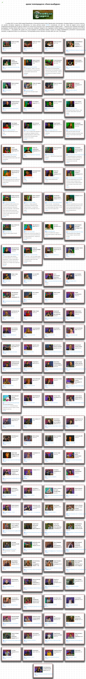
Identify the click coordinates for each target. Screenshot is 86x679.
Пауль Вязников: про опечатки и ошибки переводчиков (15, 301)
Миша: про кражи (8, 90)
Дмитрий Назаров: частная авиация (11, 623)
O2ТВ (47, 25)
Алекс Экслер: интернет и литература (75, 177)
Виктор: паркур (28, 442)
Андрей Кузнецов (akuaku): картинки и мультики (77, 368)
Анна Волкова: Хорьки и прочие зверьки (54, 202)
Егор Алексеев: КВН (71, 442)
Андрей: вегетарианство (72, 299)
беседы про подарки (29, 90)
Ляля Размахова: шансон (9, 586)
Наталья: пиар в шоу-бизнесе (52, 402)
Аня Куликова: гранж (51, 334)
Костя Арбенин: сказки (30, 108)
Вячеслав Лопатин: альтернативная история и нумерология (16, 478)
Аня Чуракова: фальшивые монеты (74, 130)
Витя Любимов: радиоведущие (10, 334)
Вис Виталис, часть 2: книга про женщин (33, 549)
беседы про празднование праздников (33, 154)
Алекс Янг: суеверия (50, 108)
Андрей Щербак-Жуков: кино (52, 130)
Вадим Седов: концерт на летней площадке (13, 459)
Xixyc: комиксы (28, 425)
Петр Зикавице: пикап (72, 280)
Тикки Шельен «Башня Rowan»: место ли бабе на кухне (57, 426)
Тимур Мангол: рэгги (29, 368)
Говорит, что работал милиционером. (75, 459)
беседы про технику (29, 48)
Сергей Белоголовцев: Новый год (11, 154)
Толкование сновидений (51, 476)
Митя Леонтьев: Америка (30, 130)
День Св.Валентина (8, 231)
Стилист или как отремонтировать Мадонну (76, 402)
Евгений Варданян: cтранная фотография (76, 385)
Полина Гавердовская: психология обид (12, 67)
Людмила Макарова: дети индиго (11, 351)
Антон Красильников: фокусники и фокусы (55, 281)
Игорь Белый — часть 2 (72, 657)
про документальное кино (52, 623)
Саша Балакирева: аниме (30, 334)
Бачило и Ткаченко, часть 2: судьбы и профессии (14, 530)
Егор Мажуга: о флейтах (30, 495)
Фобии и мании (50, 299)
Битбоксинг (70, 202)
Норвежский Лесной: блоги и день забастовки (55, 318)
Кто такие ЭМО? (29, 280)
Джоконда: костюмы (50, 385)
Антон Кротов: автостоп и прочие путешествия (76, 154)
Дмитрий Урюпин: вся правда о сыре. (11, 254)
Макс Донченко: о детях (30, 231)
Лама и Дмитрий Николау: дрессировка (12, 402)
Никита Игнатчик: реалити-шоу (53, 254)
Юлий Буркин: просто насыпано (10, 495)
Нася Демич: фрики (71, 254)
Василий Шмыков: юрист (30, 402)
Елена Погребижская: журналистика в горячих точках (36, 606)
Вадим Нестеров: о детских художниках (75, 640)
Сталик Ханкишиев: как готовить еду (54, 67)
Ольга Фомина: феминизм (73, 604)
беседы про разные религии (10, 202)
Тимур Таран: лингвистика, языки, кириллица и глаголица (58, 532)
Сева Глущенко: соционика (31, 640)
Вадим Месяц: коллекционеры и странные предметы (57, 368)
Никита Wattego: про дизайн (73, 586)
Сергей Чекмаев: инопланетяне (74, 67)
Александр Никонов (29, 177)
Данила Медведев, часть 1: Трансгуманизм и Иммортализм (58, 550)
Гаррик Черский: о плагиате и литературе (54, 567)
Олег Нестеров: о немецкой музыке (11, 604)
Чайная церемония (50, 154)
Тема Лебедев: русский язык (10, 130)
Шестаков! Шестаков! (51, 231)
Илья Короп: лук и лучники (52, 604)
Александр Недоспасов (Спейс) (10, 549)
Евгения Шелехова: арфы (72, 334)
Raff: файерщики (8, 442)
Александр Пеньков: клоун (9, 425)
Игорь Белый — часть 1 (30, 657)
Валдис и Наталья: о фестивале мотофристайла (56, 495)
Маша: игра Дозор (50, 442)
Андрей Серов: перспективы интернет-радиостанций (36, 532)
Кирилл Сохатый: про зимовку (31, 67)
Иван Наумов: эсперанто (51, 512)
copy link (4, 50)
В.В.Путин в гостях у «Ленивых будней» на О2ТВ (35, 623)
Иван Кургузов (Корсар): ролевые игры (75, 351)
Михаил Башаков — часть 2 (10, 512)
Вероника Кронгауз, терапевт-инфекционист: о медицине (36, 587)
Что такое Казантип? (8, 657)
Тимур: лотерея (28, 317)
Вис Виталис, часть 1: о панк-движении (33, 512)
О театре (27, 476)
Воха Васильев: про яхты (9, 317)
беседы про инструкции (72, 90)
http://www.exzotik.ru (6, 405)
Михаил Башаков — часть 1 (73, 495)
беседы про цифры (8, 48)
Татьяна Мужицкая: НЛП (30, 385)
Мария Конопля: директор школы (74, 317)
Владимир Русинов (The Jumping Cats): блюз (13, 368)
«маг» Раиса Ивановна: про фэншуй (74, 623)
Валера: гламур (7, 280)
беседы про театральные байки (31, 254)
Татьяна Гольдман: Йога (9, 385)
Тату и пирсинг (28, 299)
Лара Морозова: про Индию (73, 425)
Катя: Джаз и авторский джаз (73, 476)
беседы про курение (50, 90)
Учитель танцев (50, 459)
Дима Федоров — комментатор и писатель (13, 567)
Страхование (28, 459)
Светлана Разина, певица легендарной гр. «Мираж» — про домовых (38, 569)
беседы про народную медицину (53, 177)
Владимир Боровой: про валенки (53, 657)
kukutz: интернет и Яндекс (30, 202)
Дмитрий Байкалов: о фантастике (11, 177)
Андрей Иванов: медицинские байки (54, 640)
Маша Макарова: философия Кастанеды (75, 231)
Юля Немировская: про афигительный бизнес (45, 674)
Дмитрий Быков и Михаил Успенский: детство (55, 351)
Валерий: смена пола (30, 351)
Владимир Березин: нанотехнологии (11, 108)
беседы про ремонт (50, 48)
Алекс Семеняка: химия (72, 108)
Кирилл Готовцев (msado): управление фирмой (13, 640)
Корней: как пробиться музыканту (53, 586)
